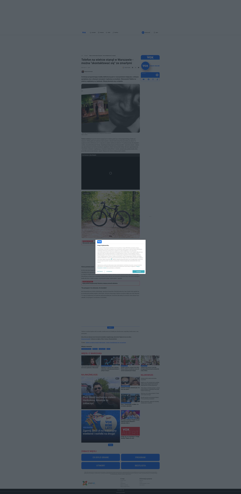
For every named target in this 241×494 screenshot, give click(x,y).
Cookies (105, 267)
